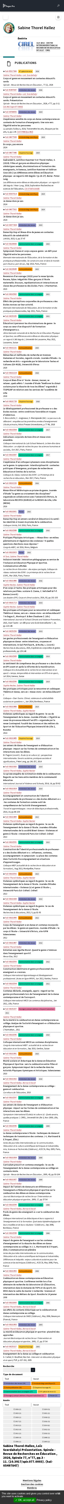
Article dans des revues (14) (15, 1383)
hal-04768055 (11, 111)
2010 (48, 1035)
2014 (48, 656)
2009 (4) (18, 1437)
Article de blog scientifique (28, 137)
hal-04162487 (11, 942)
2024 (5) (47, 1409)
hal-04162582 (11, 294)
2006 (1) (18, 1442)
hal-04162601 (11, 511)
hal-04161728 (11, 401)
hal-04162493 (11, 1324)
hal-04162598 (11, 1233)
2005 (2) (47, 1442)
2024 (40, 112)
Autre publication (25, 269)
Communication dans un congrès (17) (19, 1392)
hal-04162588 (11, 530)
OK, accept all (25, 1500)
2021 (48, 294)
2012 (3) (47, 1429)
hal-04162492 (11, 1271)
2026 (37, 71)
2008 (48, 1205)
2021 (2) (47, 1413)
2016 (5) (47, 1421)
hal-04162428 (11, 898)
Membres (32, 1487)
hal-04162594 (11, 983)
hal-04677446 (11, 152)
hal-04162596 (11, 1126)
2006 (48, 1303)
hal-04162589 (11, 656)
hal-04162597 (11, 1097)
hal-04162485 (11, 738)
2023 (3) (18, 1413)
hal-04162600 (11, 1302)
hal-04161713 (11, 602)
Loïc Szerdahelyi (29, 75)
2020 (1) (18, 1417)
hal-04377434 (11, 225)
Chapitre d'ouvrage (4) (43, 1387)
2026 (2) (18, 1409)
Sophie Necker (9, 584)
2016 (37, 483)
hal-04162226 (11, 483)
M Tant (6, 556)
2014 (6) (47, 1425)
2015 (40, 603)
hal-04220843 (11, 243)
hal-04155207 (11, 1008)
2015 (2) (18, 1425)
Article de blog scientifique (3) (44, 1383)
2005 (40, 1325)
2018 (37, 373)
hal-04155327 (11, 1346)
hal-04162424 (11, 788)
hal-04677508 (11, 137)
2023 (40, 225)
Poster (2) (53, 1395)
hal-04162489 (11, 817)
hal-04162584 (11, 429)
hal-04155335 (11, 316)
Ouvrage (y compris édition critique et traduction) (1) (25, 1395)
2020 (37, 348)
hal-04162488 (11, 706)
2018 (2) (47, 1417)
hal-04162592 (11, 873)
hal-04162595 (11, 1034)
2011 (48, 984)
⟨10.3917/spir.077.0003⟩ (13, 106)
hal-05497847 (11, 90)
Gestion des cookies (32, 1484)
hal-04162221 (11, 347)
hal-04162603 (11, 552)
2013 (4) (18, 1429)
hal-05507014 (11, 193)
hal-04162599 (11, 1204)
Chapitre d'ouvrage (25, 153)
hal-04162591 (11, 842)
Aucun (36, 1378)
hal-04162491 (11, 1053)
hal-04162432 (11, 1078)
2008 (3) (47, 1437)
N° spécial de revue (25, 71)
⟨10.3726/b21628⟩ (32, 188)
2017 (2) (18, 1421)
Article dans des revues (27, 90)
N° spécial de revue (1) (48, 1392)
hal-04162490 (11, 917)
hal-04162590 (11, 681)
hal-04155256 (11, 631)
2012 (37, 918)
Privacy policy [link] (44, 1500)
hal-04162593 (11, 961)
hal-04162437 (11, 1179)
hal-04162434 (11, 1157)
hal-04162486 (11, 580)
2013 (37, 817)
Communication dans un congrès (31, 244)
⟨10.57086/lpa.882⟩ (25, 131)
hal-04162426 (11, 766)
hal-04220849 (11, 269)
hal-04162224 (11, 372)
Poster (21, 512)
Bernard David (28, 1082)
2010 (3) (47, 1433)
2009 (48, 1098)
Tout (7, 1378)
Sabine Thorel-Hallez (12, 75)
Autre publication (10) (14, 1387)
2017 (48, 430)
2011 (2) (18, 1433)
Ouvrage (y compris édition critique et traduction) (36, 1009)
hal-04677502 (11, 209)
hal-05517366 (11, 71)
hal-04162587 (11, 454)
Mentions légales (32, 1480)
